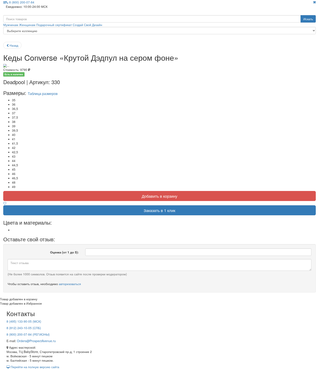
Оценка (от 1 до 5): (64, 252)
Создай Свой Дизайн (87, 25)
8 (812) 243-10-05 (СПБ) (24, 328)
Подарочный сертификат (54, 25)
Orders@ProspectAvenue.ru (36, 341)
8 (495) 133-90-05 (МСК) (24, 321)
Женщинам (27, 25)
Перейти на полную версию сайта (34, 367)
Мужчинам (10, 25)
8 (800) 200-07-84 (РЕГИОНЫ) (28, 334)
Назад (13, 45)
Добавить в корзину (159, 196)
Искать (308, 19)
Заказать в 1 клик (159, 210)
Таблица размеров (43, 93)
